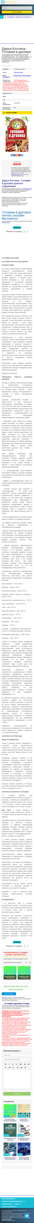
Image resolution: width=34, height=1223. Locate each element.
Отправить (17, 1094)
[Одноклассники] (17, 155)
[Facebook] (14, 155)
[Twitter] (22, 155)
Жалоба (17, 164)
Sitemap (17, 1204)
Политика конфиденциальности (12, 1201)
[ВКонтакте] (12, 155)
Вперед (17, 228)
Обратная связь (7, 1204)
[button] (5, 1064)
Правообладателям (8, 1198)
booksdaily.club (10, 2)
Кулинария (6, 77)
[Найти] (30, 8)
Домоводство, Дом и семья (22, 75)
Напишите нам (15, 174)
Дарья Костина (18, 72)
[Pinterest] (19, 155)
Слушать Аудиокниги (9, 1206)
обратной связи (6, 1219)
